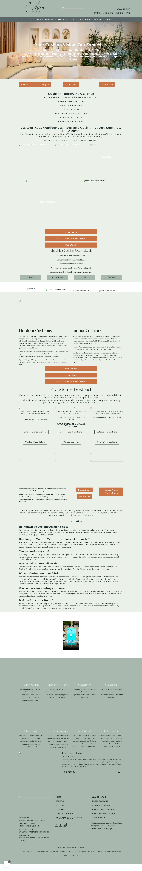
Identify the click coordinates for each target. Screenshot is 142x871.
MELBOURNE (57, 277)
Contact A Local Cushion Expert (35, 85)
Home (32, 19)
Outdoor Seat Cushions (107, 432)
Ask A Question (99, 797)
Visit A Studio (107, 85)
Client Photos (76, 19)
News (87, 19)
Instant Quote (71, 85)
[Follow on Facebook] (60, 825)
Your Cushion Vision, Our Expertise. (71, 45)
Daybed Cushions (71, 442)
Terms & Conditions (65, 813)
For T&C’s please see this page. (101, 829)
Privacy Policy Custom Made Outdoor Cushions (69, 818)
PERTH (84, 277)
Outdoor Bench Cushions (71, 432)
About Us (60, 801)
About (40, 19)
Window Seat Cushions (107, 442)
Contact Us (97, 19)
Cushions (49, 19)
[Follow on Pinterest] (56, 825)
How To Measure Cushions (104, 813)
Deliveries (60, 805)
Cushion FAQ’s (98, 817)
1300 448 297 (122, 10)
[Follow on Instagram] (65, 825)
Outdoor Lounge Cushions (35, 432)
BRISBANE (111, 277)
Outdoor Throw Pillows (35, 442)
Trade (107, 19)
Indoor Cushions (100, 801)
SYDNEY (30, 277)
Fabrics (61, 19)
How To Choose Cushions (103, 809)
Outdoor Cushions (101, 805)
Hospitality (61, 809)
